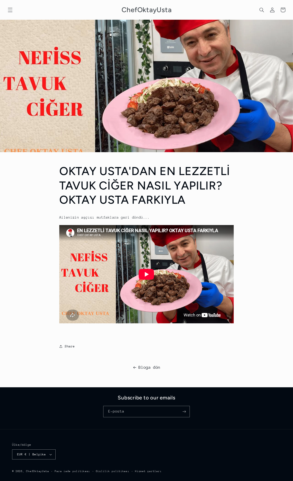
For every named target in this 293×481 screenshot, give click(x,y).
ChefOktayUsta (37, 471)
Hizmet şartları (148, 471)
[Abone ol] (184, 411)
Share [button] (70, 346)
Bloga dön (149, 367)
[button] (10, 10)
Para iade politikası (72, 471)
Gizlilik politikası (113, 471)
